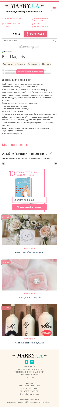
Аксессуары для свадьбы (29, 297)
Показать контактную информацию (30, 72)
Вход (17, 34)
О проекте (29, 366)
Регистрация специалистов (29, 372)
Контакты (29, 377)
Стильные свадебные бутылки (29, 342)
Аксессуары (29, 248)
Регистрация (37, 34)
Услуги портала (29, 375)
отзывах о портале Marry (40, 402)
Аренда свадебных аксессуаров (30, 252)
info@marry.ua (32, 394)
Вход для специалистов (29, 369)
